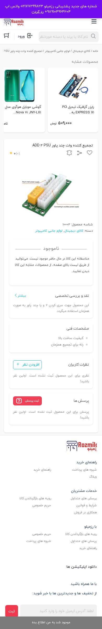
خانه (95, 51)
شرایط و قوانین (86, 505)
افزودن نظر (30, 364)
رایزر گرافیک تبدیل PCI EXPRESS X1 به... (78, 110)
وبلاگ (93, 477)
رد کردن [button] (38, 11)
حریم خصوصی (41, 505)
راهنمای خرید (42, 470)
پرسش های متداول (84, 498)
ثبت (11, 611)
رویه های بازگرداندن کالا (35, 498)
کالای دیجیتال (81, 51)
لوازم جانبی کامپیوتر (57, 51)
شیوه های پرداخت (84, 470)
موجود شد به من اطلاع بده (51, 622)
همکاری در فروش (85, 512)
